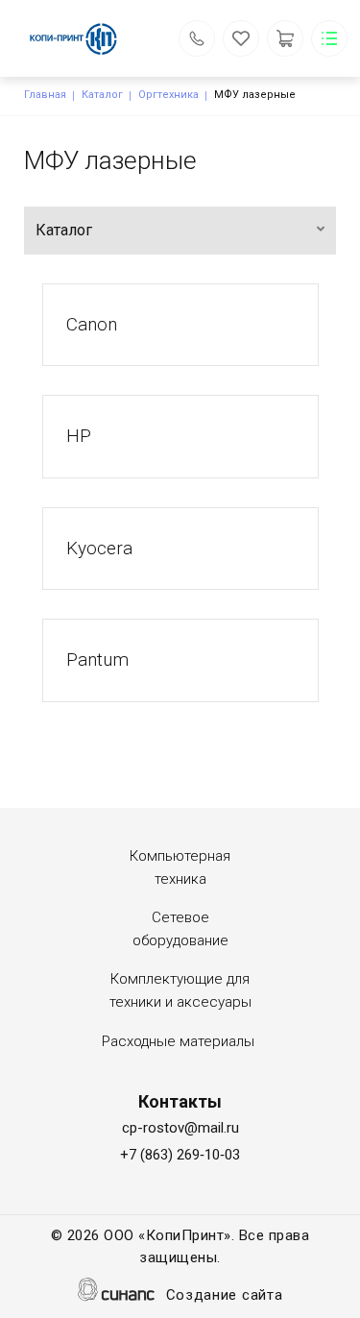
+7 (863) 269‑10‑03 (180, 1154)
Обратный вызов (197, 38)
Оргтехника (168, 94)
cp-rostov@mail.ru (180, 1127)
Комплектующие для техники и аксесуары (180, 990)
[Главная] (85, 38)
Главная (45, 94)
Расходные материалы (178, 1041)
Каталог (102, 94)
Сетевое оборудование (180, 929)
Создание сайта (224, 1295)
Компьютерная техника (180, 867)
